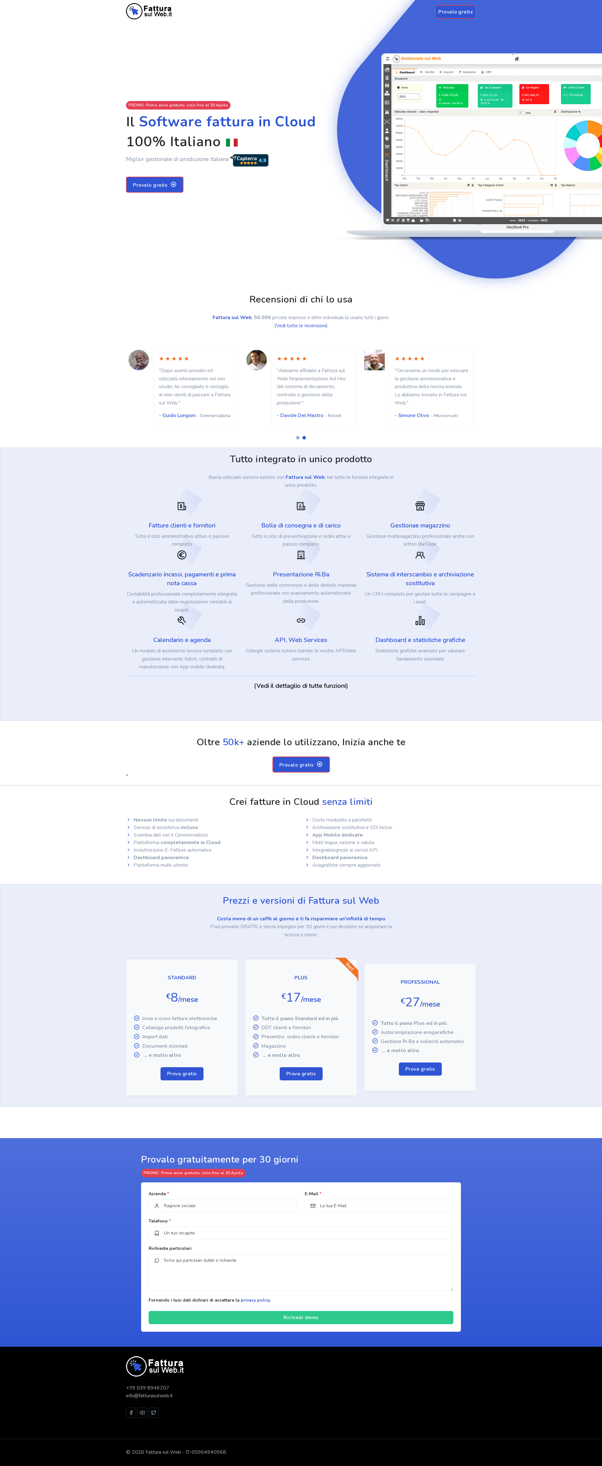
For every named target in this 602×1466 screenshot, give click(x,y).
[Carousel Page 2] (304, 437)
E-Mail (313, 1194)
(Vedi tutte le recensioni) (301, 325)
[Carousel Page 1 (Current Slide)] (298, 437)
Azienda (159, 1194)
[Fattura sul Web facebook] (131, 1413)
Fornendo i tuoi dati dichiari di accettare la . (210, 1300)
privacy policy (255, 1300)
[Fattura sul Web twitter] (154, 1413)
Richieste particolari (170, 1248)
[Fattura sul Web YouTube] (142, 1413)
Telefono (160, 1221)
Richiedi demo (301, 1317)
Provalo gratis (455, 11)
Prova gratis (182, 1073)
